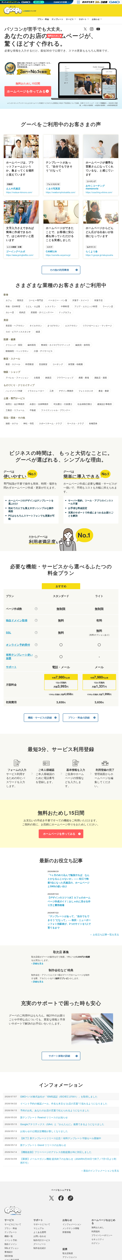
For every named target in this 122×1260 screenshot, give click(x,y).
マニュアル (38, 1228)
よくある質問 (39, 1232)
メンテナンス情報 (70, 1228)
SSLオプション (11, 1247)
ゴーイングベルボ (15, 251)
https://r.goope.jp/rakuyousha (99, 255)
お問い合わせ (39, 1236)
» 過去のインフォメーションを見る (100, 1170)
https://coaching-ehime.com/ (99, 192)
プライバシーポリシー (102, 1235)
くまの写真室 (53, 188)
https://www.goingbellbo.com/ (19, 255)
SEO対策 (8, 1255)
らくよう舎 (92, 251)
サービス (70, 19)
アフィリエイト (69, 1257)
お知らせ (96, 19)
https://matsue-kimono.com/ (19, 192)
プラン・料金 (43, 19)
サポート (83, 19)
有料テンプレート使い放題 (19, 656)
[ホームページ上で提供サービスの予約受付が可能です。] (36, 644)
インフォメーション (71, 1224)
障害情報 (66, 1232)
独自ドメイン (10, 1243)
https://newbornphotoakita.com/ (60, 192)
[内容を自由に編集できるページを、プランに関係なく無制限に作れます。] (36, 608)
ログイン (41, 35)
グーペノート (39, 1243)
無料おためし (54, 35)
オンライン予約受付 (18, 645)
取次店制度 (67, 1253)
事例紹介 (8, 1251)
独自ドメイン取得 (16, 620)
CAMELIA (51, 251)
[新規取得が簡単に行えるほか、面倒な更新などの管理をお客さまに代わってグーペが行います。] (36, 620)
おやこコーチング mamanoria (95, 187)
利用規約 (96, 1231)
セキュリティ (98, 1239)
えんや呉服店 (13, 188)
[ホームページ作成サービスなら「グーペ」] (18, 10)
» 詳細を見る (37, 963)
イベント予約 (10, 1240)
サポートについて (41, 1224)
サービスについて (12, 1224)
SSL (8, 632)
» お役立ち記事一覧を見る (104, 934)
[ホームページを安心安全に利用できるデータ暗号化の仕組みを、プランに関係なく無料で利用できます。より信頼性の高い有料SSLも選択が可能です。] (36, 632)
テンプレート (57, 19)
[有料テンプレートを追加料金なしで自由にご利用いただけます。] (36, 656)
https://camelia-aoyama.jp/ (58, 255)
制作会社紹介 (39, 1247)
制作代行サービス (41, 1240)
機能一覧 (8, 1236)
